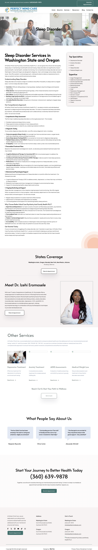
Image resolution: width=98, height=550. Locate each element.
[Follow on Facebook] (7, 528)
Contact (89, 549)
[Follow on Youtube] (18, 528)
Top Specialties (76, 56)
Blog (83, 10)
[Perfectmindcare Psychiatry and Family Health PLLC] (78, 539)
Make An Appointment (49, 271)
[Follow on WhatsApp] (25, 528)
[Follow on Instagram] (14, 528)
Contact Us (89, 10)
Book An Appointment (49, 491)
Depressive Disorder (76, 60)
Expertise (73, 74)
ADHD (72, 65)
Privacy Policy (76, 549)
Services (66, 10)
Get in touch (49, 395)
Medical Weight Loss (76, 70)
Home (53, 10)
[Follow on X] (11, 528)
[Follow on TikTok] (21, 528)
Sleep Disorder (74, 68)
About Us (60, 10)
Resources (75, 10)
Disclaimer (83, 549)
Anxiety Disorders (75, 63)
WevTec (52, 549)
